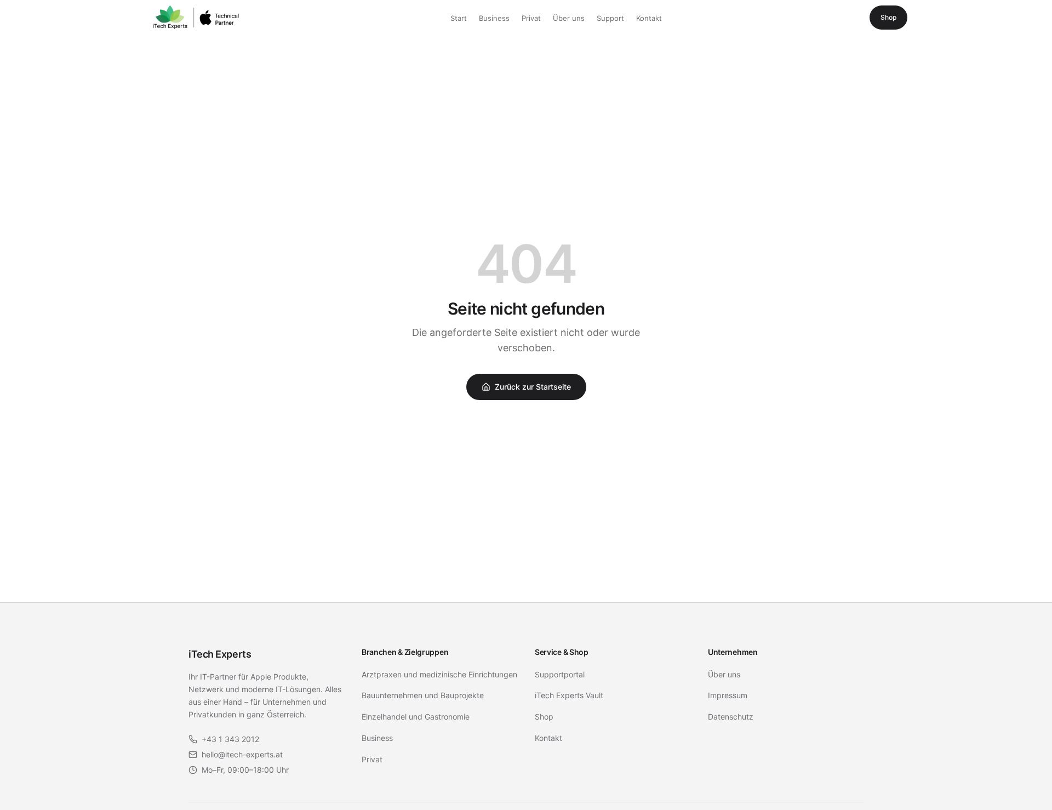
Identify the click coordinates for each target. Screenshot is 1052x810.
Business (494, 18)
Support (610, 18)
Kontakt (649, 18)
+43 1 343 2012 (230, 739)
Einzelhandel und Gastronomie (416, 716)
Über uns (569, 18)
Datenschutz (730, 716)
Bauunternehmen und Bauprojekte (423, 695)
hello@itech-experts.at (242, 754)
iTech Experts (219, 654)
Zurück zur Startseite (533, 386)
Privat (531, 18)
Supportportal (560, 674)
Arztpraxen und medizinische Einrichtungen (439, 674)
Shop (888, 17)
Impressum (727, 695)
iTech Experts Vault (569, 695)
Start (458, 18)
